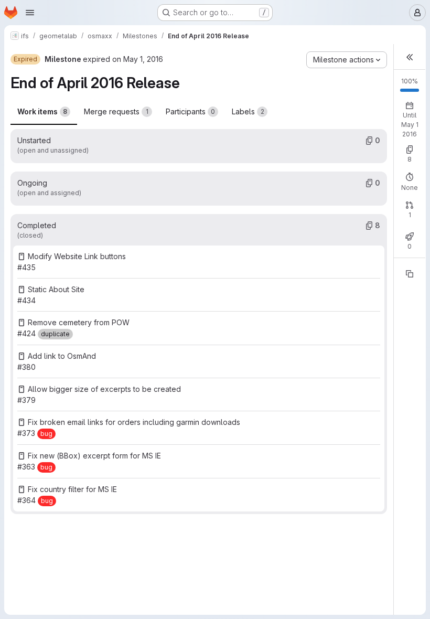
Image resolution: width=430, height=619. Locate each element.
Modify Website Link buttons (77, 256)
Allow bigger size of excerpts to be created (104, 389)
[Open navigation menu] (30, 12)
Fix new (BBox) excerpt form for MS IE (94, 455)
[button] (409, 57)
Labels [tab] (248, 111)
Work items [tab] (42, 111)
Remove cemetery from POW (79, 322)
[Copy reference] (409, 274)
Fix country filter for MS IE (72, 489)
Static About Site (56, 289)
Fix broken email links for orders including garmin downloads (134, 422)
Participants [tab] (190, 111)
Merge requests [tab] (116, 111)
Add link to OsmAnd (62, 355)
